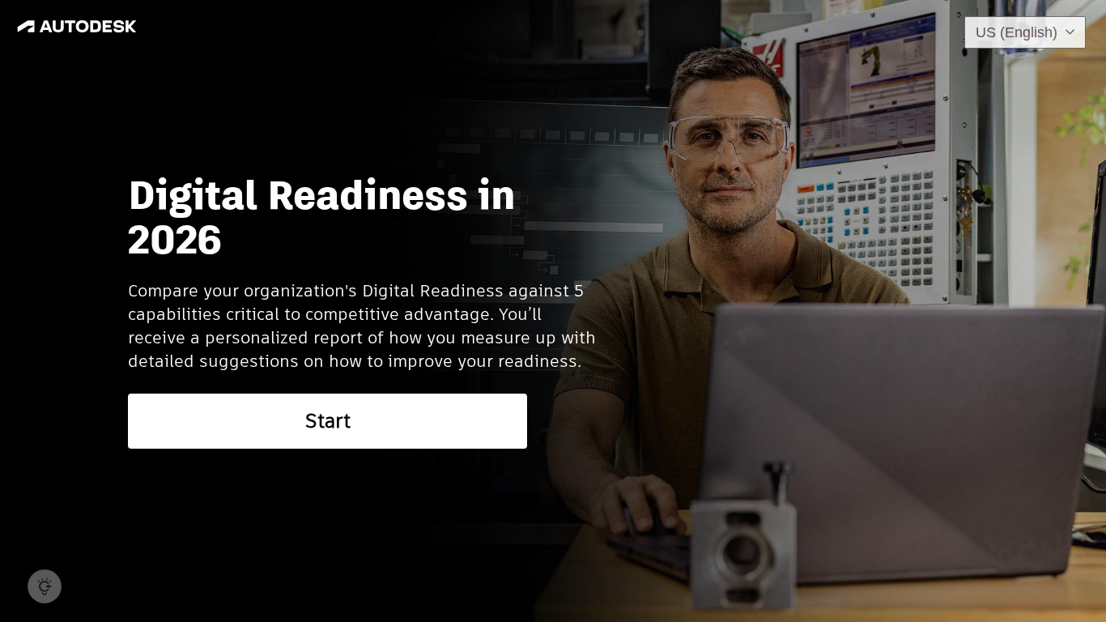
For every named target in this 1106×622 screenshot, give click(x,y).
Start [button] (328, 420)
